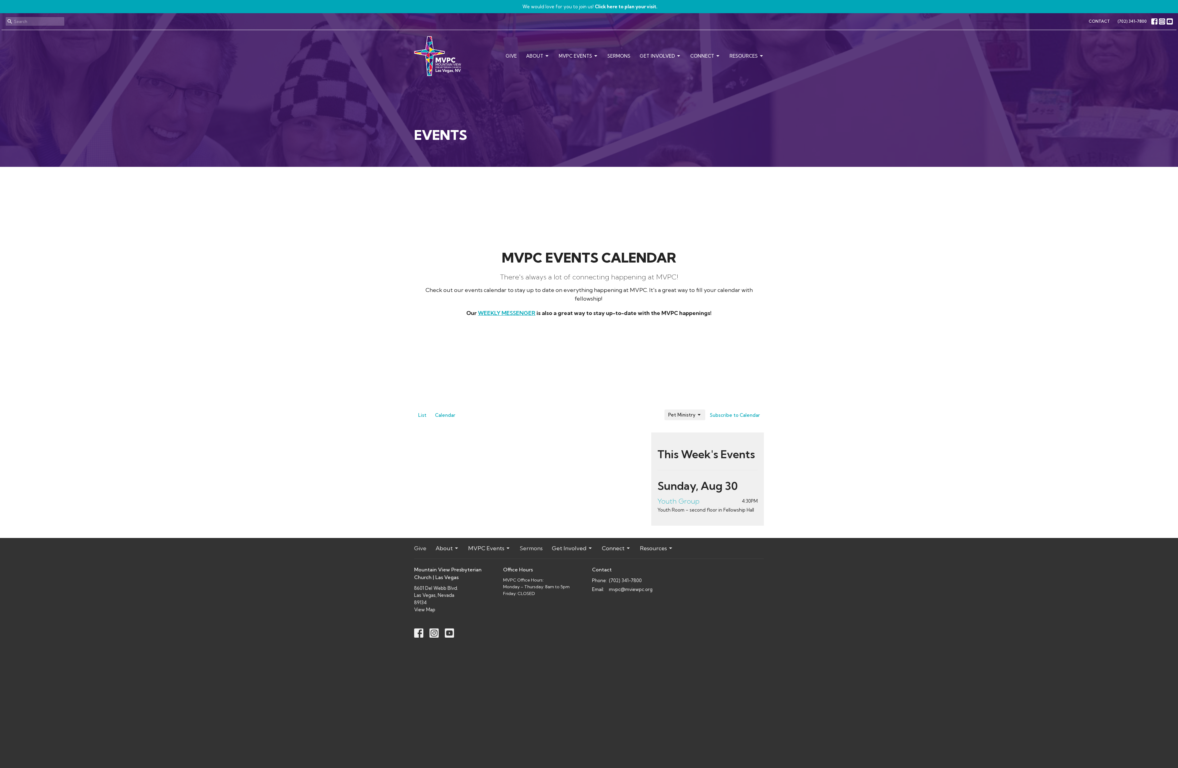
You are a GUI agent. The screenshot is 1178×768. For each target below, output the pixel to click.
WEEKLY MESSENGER (506, 313)
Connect (702, 56)
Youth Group (678, 501)
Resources (744, 56)
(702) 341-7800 (1132, 21)
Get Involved (657, 56)
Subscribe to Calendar (735, 415)
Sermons (618, 56)
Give (511, 56)
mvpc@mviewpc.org (631, 589)
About (534, 56)
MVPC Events (575, 56)
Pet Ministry (681, 415)
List (422, 415)
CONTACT (1099, 21)
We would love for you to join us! (589, 7)
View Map (424, 609)
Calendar (445, 415)
